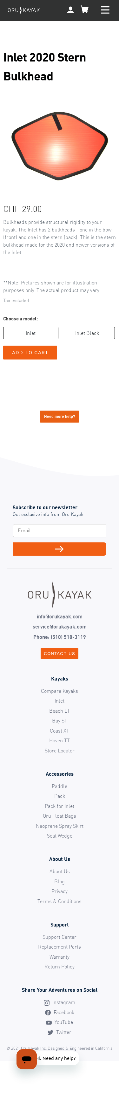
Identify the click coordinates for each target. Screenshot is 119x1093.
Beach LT (59, 711)
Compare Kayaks (59, 691)
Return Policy (59, 966)
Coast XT (59, 731)
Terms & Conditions (59, 901)
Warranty (59, 957)
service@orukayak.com (60, 626)
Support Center (59, 937)
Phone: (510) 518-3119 (59, 637)
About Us (60, 871)
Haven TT (59, 740)
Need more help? (59, 416)
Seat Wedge (59, 836)
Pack (59, 796)
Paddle (59, 786)
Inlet (31, 333)
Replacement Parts (59, 947)
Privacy (59, 891)
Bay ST (59, 720)
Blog (59, 881)
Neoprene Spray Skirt (59, 826)
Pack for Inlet (59, 806)
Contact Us (59, 653)
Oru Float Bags (59, 816)
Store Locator (60, 750)
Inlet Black (87, 333)
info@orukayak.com (60, 616)
